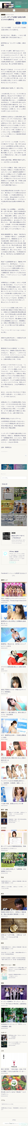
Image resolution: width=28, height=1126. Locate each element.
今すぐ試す (18, 6)
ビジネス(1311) (4, 451)
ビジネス (3, 14)
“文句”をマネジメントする (7, 1104)
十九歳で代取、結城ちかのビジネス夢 (12, 803)
